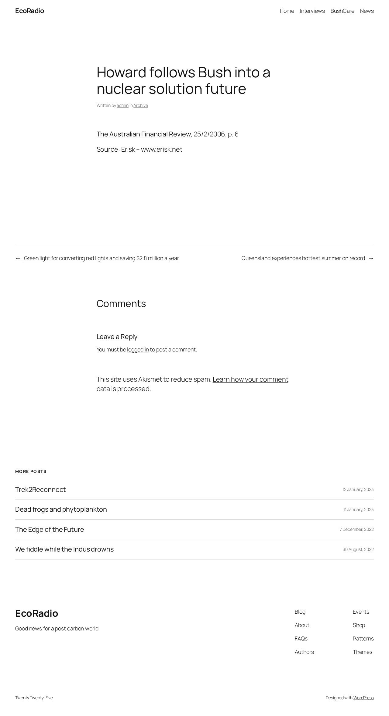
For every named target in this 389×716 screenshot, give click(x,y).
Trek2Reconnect (40, 489)
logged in (138, 349)
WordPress (363, 697)
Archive (140, 105)
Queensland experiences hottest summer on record (303, 258)
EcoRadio (29, 10)
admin (123, 105)
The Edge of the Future (49, 529)
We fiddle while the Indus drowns (64, 549)
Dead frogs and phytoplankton (61, 509)
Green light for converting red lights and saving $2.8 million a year (101, 258)
